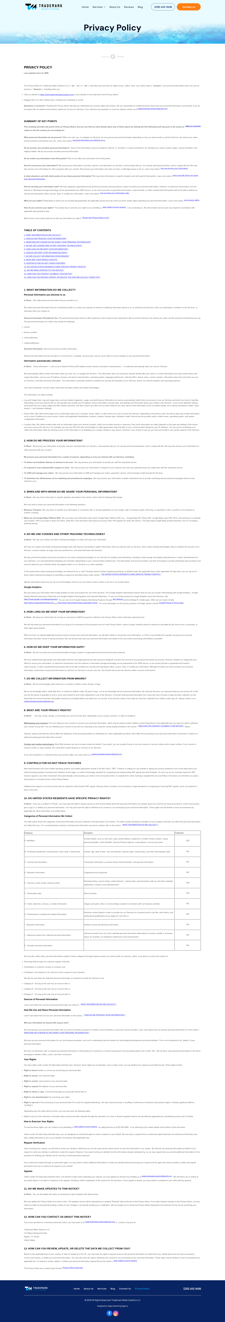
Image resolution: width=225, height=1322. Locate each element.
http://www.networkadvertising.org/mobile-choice (78, 603)
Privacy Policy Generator (73, 1268)
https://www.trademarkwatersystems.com (57, 94)
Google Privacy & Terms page (171, 603)
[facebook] (109, 1313)
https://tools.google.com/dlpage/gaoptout (41, 599)
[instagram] (116, 1313)
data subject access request (125, 1261)
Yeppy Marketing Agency (118, 1306)
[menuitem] (85, 6)
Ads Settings (118, 599)
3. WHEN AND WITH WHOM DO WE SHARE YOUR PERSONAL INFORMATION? (57, 242)
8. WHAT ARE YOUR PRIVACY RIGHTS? (41, 260)
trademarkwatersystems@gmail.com (152, 109)
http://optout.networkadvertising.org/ (39, 603)
